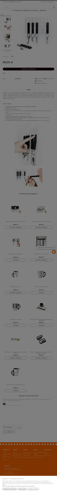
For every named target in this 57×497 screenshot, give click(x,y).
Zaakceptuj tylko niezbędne (9, 489)
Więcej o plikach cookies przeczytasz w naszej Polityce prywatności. (18, 486)
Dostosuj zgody (22, 489)
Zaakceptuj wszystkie (33, 489)
